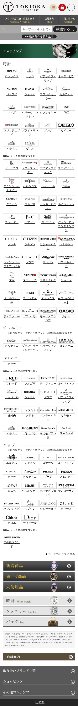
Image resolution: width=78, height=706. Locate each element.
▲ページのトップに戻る (60, 554)
